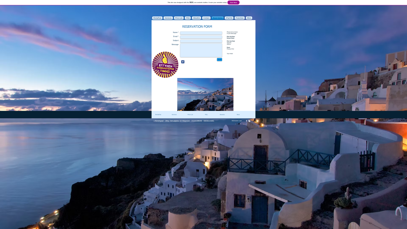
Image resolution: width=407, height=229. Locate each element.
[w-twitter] (249, 121)
